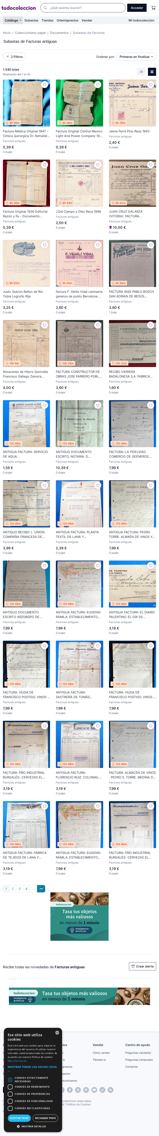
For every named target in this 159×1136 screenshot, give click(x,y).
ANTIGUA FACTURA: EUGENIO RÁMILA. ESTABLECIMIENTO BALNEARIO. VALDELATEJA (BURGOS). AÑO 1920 (78, 614)
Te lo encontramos (65, 1080)
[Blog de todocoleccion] (110, 1090)
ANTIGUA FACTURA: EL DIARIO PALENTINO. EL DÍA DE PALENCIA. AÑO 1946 (132, 614)
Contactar (131, 1066)
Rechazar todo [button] (45, 1118)
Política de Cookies (79, 1104)
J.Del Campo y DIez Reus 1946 (78, 211)
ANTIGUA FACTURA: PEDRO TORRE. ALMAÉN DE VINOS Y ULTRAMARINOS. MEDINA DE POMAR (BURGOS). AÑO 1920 (131, 534)
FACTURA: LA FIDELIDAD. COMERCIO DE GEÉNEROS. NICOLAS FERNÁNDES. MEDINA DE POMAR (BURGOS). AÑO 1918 (132, 454)
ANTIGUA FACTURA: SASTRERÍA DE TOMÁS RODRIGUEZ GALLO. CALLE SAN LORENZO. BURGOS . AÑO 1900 (78, 694)
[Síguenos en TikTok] (102, 1090)
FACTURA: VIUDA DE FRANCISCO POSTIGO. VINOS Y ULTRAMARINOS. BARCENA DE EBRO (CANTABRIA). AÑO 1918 (26, 694)
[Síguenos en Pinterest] (86, 1090)
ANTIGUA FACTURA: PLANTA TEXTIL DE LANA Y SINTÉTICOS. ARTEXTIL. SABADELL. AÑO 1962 (77, 534)
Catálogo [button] (12, 20)
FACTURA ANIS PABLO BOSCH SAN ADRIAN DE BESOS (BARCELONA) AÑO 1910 (131, 294)
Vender (87, 20)
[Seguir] (44, 84)
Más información (17, 1060)
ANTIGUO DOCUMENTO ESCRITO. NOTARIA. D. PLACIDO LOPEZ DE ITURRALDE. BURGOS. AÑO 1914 (76, 454)
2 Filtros (17, 57)
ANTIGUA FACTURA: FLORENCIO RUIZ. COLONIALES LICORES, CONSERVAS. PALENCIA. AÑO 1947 (79, 775)
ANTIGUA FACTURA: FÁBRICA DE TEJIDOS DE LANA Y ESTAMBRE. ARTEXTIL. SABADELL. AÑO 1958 (25, 855)
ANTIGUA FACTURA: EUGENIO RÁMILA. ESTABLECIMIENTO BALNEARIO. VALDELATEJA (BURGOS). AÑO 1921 (78, 855)
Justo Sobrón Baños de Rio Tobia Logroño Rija (23, 294)
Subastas (31, 20)
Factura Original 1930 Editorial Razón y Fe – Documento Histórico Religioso (25, 214)
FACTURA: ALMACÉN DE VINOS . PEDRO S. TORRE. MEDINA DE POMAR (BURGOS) (132, 775)
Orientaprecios (68, 20)
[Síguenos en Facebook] (70, 1090)
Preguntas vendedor (138, 1052)
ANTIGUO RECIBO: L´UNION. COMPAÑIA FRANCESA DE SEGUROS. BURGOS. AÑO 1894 (26, 534)
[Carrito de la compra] (153, 7)
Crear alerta (145, 966)
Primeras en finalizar (135, 57)
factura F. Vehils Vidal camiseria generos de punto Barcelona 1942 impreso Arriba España (79, 294)
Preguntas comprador (139, 1059)
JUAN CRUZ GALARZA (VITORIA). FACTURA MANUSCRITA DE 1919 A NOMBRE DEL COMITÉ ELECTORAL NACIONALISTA (129, 214)
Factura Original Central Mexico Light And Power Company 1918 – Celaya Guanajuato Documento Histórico (79, 133)
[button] (33, 1069)
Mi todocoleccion (141, 20)
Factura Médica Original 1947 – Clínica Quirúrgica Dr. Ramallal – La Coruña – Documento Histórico (26, 133)
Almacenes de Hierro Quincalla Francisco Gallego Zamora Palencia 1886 (25, 374)
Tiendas (47, 20)
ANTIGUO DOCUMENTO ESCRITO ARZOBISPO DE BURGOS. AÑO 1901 (21, 614)
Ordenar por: (105, 57)
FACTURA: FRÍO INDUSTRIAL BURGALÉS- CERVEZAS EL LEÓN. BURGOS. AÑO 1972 (24, 775)
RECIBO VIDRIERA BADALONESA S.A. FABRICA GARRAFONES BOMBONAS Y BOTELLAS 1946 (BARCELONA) (132, 374)
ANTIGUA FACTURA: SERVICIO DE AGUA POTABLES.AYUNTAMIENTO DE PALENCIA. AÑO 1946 (26, 454)
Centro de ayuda (137, 1045)
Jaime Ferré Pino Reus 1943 (129, 131)
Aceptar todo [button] (19, 1118)
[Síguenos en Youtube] (94, 1090)
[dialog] (33, 1080)
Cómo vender (101, 1052)
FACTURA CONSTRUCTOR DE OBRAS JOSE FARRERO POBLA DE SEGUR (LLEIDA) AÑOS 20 (78, 374)
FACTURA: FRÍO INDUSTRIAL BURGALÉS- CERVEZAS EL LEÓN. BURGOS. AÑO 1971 (130, 855)
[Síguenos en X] (78, 1090)
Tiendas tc (99, 1059)
